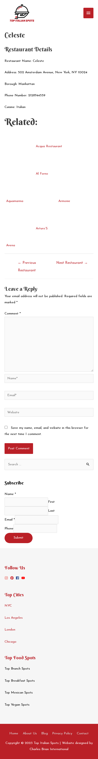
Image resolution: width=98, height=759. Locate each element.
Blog (44, 733)
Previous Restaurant (27, 264)
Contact (83, 733)
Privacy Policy (62, 733)
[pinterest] (12, 578)
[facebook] (18, 578)
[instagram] (7, 578)
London (10, 629)
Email (10, 519)
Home (13, 733)
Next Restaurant (72, 263)
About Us (30, 733)
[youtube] (23, 578)
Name (10, 494)
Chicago (10, 642)
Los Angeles (14, 618)
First (51, 502)
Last (51, 511)
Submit (18, 537)
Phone (9, 528)
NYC (8, 605)
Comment (13, 313)
